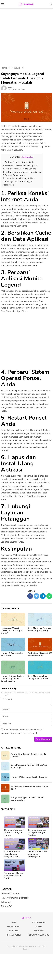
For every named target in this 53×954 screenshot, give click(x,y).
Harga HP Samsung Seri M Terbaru (12, 654)
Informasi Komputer (10, 893)
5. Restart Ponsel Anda (14, 175)
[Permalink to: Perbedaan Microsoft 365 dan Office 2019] (40, 644)
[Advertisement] (26, 36)
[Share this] (30, 596)
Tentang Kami (39, 922)
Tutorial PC (6, 906)
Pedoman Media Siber (39, 935)
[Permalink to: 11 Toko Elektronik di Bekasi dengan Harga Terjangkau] (14, 822)
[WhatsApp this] (49, 596)
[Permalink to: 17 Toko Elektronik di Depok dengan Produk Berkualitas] (38, 822)
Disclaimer (13, 931)
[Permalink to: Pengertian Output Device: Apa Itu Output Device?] (13, 619)
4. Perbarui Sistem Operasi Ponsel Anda (22, 172)
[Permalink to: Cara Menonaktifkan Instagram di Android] (40, 667)
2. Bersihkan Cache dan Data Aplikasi (20, 165)
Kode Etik (39, 931)
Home (13, 922)
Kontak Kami (13, 926)
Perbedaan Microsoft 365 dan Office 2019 (40, 654)
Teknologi (5, 902)
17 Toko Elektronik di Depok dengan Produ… (37, 832)
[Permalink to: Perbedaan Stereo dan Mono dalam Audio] (14, 865)
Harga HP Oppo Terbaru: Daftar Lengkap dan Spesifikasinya (13, 678)
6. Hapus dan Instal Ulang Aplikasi (19, 178)
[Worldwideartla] (26, 3)
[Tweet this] (36, 596)
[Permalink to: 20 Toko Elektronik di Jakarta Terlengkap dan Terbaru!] (38, 844)
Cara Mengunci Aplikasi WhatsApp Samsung (39, 629)
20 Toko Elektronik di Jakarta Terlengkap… (37, 854)
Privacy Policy (13, 935)
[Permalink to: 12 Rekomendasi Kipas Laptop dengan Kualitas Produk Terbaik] (14, 844)
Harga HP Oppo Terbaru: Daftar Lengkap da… (27, 798)
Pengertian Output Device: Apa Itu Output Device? (11, 630)
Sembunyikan (27, 157)
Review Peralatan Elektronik (15, 897)
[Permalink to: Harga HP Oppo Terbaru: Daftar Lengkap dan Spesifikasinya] (13, 667)
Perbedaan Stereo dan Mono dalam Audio (13, 875)
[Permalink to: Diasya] (4, 88)
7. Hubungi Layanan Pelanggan (18, 181)
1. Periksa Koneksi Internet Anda (18, 162)
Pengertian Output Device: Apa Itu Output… (28, 755)
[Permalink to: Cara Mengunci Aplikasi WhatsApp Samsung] (40, 619)
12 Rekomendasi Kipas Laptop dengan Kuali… (12, 854)
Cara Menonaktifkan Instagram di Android (38, 677)
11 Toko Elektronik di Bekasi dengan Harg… (13, 832)
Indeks (39, 926)
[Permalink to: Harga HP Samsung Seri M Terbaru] (13, 644)
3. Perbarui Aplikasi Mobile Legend (19, 168)
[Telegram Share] (43, 596)
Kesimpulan (8, 184)
